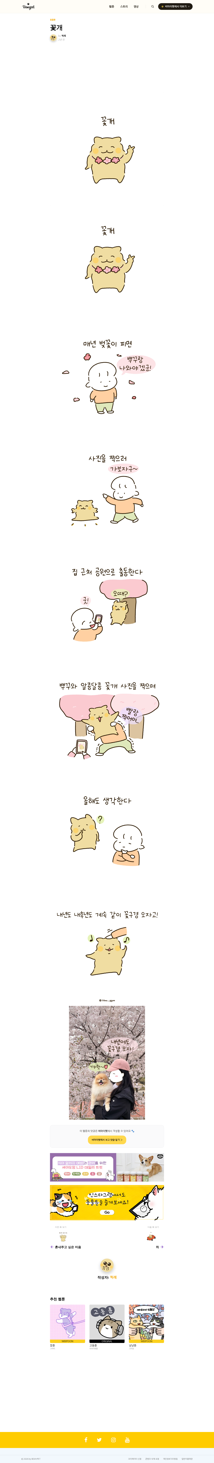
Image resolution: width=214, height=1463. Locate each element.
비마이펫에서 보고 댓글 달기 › (107, 1140)
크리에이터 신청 (134, 1459)
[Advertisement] (107, 67)
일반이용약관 (187, 1459)
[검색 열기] (152, 6)
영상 (136, 6)
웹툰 (111, 6)
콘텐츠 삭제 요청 (152, 1459)
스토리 (124, 6)
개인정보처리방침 (170, 1459)
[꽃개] (107, 149)
